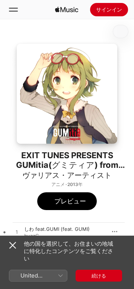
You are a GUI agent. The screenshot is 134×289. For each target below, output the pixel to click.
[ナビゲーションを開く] (13, 9)
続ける (99, 276)
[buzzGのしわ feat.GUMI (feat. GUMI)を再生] (16, 232)
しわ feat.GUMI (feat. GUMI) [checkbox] (57, 229)
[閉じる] (12, 245)
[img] (66, 9)
